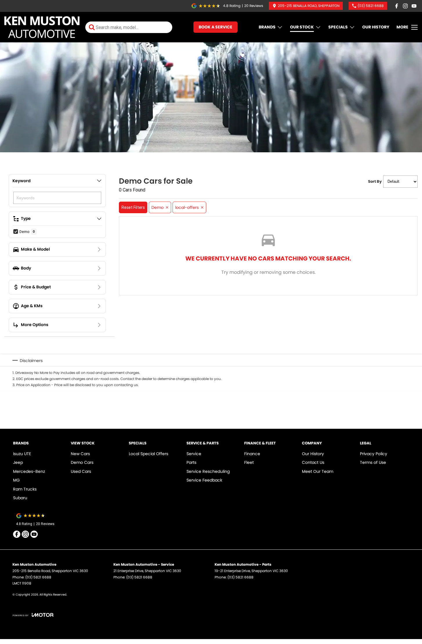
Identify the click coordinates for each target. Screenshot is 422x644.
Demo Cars (82, 462)
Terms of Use (373, 462)
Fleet (249, 462)
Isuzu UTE (22, 454)
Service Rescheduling (208, 471)
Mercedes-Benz (29, 471)
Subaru (20, 498)
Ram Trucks (25, 489)
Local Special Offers (148, 454)
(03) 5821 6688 (38, 577)
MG (16, 480)
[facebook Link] (396, 6)
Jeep (18, 462)
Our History (375, 27)
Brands (267, 27)
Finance (252, 454)
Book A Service (215, 27)
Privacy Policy (373, 454)
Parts (191, 462)
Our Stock (302, 27)
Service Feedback (204, 480)
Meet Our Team (317, 471)
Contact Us (313, 462)
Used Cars (81, 471)
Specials (338, 27)
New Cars (80, 454)
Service (193, 454)
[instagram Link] (405, 6)
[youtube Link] (414, 6)
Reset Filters (133, 207)
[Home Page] (41, 27)
